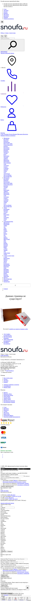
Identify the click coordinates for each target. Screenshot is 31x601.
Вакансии (6, 410)
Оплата (5, 12)
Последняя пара (8, 176)
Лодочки (6, 157)
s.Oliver (5, 248)
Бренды (6, 277)
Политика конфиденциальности (12, 416)
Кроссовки (6, 156)
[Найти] (12, 45)
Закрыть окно (4, 575)
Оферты (15, 480)
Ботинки (6, 150)
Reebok (5, 243)
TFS (5, 251)
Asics (5, 228)
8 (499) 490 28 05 (11, 495)
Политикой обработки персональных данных (14, 482)
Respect (5, 246)
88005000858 (4, 51)
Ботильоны (6, 149)
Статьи (5, 411)
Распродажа (7, 281)
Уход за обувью (7, 175)
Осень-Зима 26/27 (8, 145)
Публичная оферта (8, 415)
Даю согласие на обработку (16, 483)
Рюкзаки (6, 274)
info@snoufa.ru (10, 370)
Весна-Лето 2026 (8, 143)
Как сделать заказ (8, 378)
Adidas (5, 225)
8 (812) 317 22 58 (16, 496)
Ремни (5, 273)
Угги (5, 172)
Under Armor (7, 253)
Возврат (6, 13)
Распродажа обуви (8, 395)
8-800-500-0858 (4, 355)
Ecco (5, 232)
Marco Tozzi (7, 239)
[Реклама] (15, 285)
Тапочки (6, 169)
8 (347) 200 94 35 (9, 497)
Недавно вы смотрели (9, 400)
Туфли (5, 171)
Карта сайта (7, 414)
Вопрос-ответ (7, 387)
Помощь (6, 17)
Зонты (5, 261)
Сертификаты (7, 386)
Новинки (6, 280)
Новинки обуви (8, 394)
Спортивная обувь (8, 221)
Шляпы (5, 259)
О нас (5, 9)
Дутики (6, 153)
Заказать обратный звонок (7, 53)
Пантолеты (6, 161)
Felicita (5, 233)
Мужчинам (6, 177)
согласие (6, 595)
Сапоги (5, 167)
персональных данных (23, 483)
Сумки (5, 257)
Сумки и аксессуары (9, 255)
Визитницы (7, 258)
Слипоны (6, 168)
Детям (5, 208)
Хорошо (3, 599)
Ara (4, 227)
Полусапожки (7, 162)
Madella (5, 238)
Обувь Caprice (7, 399)
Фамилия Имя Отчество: (7, 559)
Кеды (5, 154)
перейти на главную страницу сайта (18, 329)
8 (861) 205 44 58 (13, 499)
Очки (5, 268)
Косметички (7, 265)
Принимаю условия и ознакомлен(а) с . (15, 481)
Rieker (5, 247)
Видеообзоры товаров (9, 402)
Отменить (10, 551)
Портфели (6, 272)
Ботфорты (6, 151)
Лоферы (6, 158)
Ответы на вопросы (9, 18)
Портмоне (6, 270)
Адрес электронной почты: (8, 566)
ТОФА (5, 254)
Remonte (6, 244)
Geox (5, 236)
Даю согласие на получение (16, 484)
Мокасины (6, 160)
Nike (5, 240)
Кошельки (6, 266)
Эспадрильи (7, 173)
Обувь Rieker (7, 396)
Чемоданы (6, 276)
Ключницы (6, 264)
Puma (5, 242)
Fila (4, 235)
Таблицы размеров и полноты (11, 384)
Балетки (6, 146)
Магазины (6, 14)
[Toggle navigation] (2, 22)
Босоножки (6, 147)
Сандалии (6, 165)
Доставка (6, 10)
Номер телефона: (5, 476)
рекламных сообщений (23, 484)
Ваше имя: (3, 479)
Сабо (5, 164)
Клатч (5, 262)
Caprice (5, 231)
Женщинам (6, 138)
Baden (5, 229)
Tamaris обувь (7, 398)
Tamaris (5, 250)
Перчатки (6, 269)
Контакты (6, 16)
